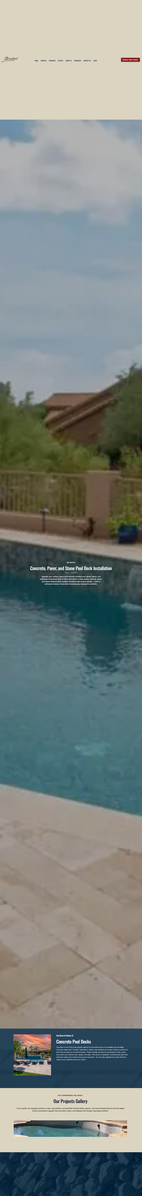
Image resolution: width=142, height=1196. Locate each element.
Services (43, 61)
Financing (52, 61)
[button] (15, 1128)
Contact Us (87, 61)
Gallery (60, 61)
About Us (69, 61)
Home (36, 61)
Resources (77, 61)
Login (95, 61)
